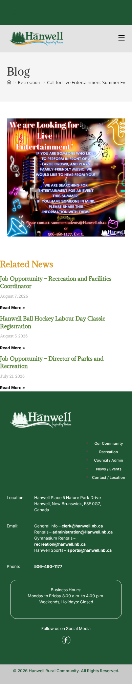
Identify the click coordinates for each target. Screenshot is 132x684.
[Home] (9, 82)
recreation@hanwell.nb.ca (60, 544)
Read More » (12, 307)
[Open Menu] (121, 38)
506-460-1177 (48, 566)
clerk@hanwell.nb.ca (82, 525)
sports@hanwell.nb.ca (89, 550)
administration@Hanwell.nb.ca (82, 532)
